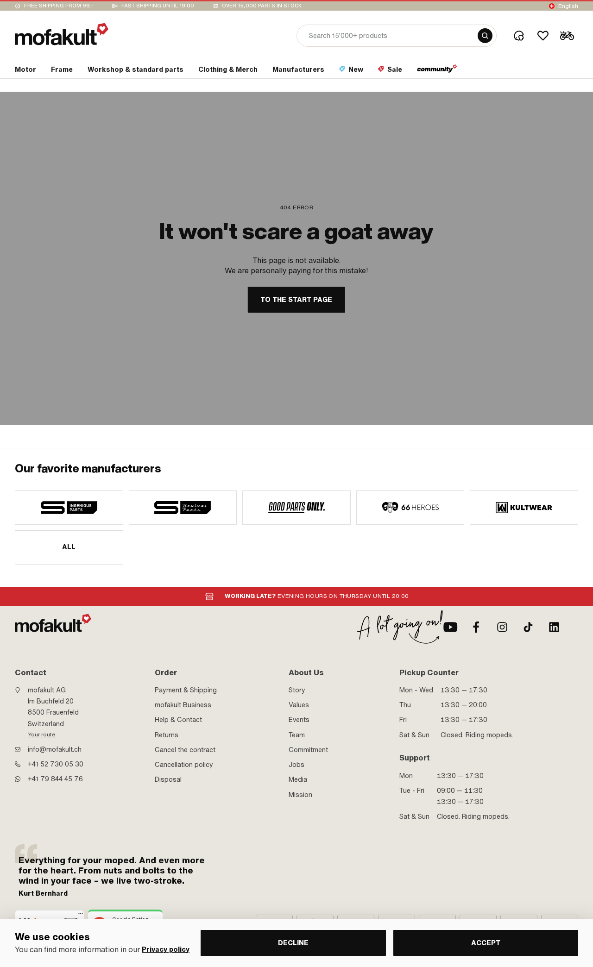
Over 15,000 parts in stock (262, 6)
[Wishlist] (543, 36)
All (69, 547)
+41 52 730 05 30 (55, 764)
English (568, 6)
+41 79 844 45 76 (55, 779)
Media (298, 779)
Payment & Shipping (186, 690)
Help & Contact (178, 719)
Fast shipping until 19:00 (157, 6)
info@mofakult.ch (55, 749)
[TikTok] (528, 627)
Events (299, 719)
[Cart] (567, 36)
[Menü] (80, 915)
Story (297, 690)
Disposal (168, 779)
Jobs (296, 764)
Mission (300, 794)
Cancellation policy (184, 764)
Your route (42, 734)
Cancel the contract (185, 749)
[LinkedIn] (554, 627)
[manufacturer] (69, 507)
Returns (166, 735)
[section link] (437, 71)
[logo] (61, 34)
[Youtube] (450, 627)
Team (297, 735)
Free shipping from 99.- (59, 6)
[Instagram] (502, 627)
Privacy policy (165, 950)
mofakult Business (183, 705)
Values (299, 705)
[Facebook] (476, 627)
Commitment (308, 749)
